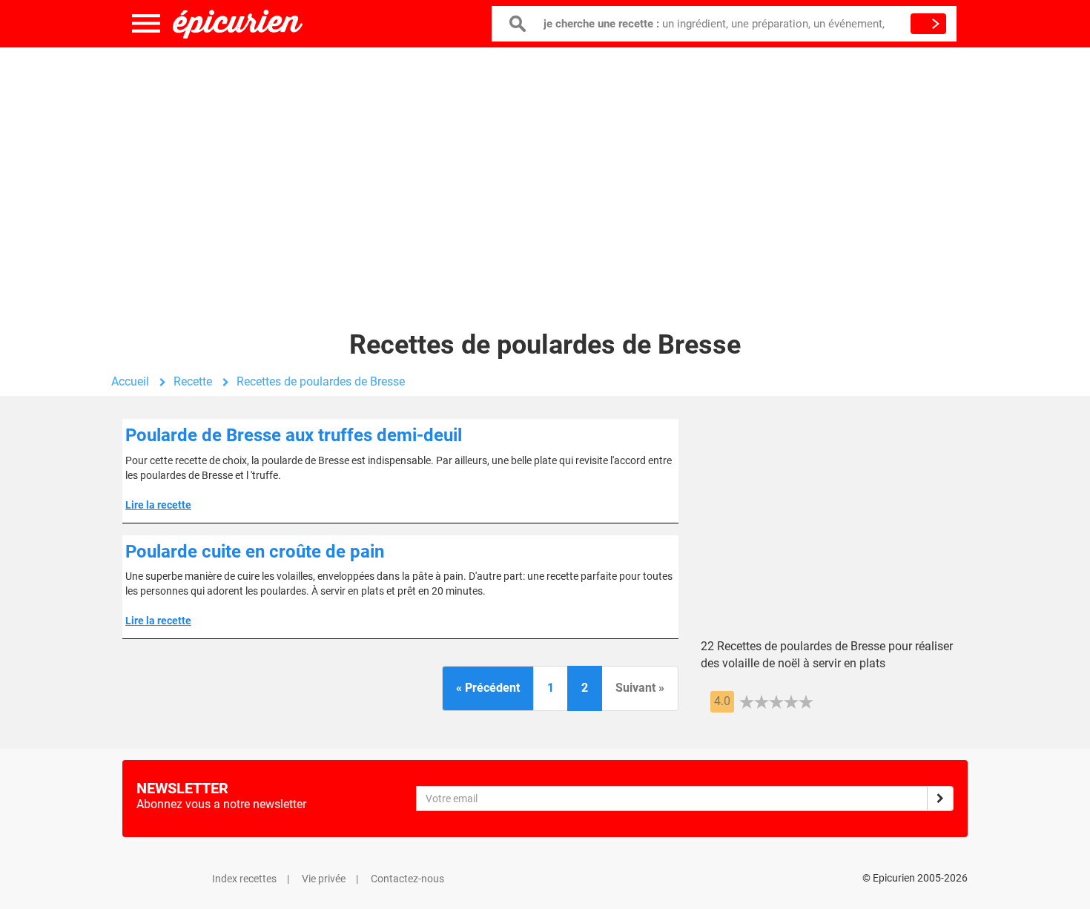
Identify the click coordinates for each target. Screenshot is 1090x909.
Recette (193, 381)
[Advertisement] (545, 167)
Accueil (130, 381)
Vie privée (324, 879)
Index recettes (244, 879)
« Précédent (488, 688)
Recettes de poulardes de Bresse (321, 381)
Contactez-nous (407, 879)
